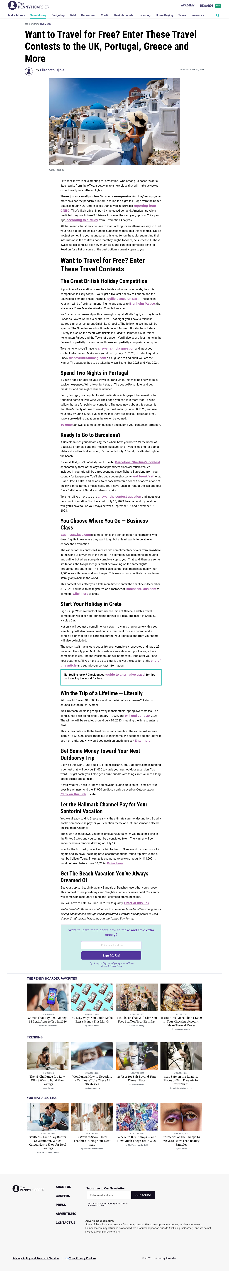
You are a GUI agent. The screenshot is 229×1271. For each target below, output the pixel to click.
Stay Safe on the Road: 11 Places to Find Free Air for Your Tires (181, 1080)
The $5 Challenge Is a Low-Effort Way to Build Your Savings (48, 1080)
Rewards (210, 5)
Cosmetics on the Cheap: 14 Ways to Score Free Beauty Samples (181, 1140)
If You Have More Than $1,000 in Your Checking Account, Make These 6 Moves (181, 1021)
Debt (73, 15)
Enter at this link (136, 903)
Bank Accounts (123, 15)
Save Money (38, 15)
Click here (80, 594)
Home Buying (164, 15)
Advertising (66, 1214)
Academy (187, 5)
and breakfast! (143, 476)
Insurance (197, 15)
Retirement (88, 15)
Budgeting (58, 15)
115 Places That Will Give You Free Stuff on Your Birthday (137, 1019)
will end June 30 (137, 716)
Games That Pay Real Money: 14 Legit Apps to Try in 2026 (47, 1019)
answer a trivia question (116, 348)
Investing (144, 15)
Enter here (142, 740)
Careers (63, 1196)
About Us (63, 1187)
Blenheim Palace (142, 303)
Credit (105, 15)
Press (61, 1205)
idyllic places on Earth (123, 299)
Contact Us (65, 1222)
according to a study (82, 220)
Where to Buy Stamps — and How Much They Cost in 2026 (137, 1139)
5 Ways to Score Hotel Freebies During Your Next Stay (92, 1140)
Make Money (16, 15)
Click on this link (73, 794)
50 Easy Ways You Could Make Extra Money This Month (92, 1019)
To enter (66, 424)
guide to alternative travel (125, 674)
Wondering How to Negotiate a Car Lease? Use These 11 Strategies (92, 1080)
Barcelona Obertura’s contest (137, 462)
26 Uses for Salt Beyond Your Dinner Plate (136, 1078)
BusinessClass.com (75, 534)
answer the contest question (119, 496)
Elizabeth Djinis (52, 70)
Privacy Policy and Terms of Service (36, 1258)
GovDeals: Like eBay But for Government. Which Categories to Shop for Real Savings (48, 1142)
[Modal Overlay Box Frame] (111, 947)
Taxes (182, 15)
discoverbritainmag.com (87, 358)
